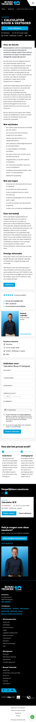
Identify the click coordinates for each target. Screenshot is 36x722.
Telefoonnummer (9, 393)
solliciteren (25, 513)
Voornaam (6, 370)
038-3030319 (5, 602)
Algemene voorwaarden (18, 708)
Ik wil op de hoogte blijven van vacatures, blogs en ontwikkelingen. (18, 425)
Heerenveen (24, 608)
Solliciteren (9, 285)
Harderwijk (5, 611)
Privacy (18, 716)
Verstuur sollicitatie (12, 431)
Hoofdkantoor (6, 608)
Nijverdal (14, 611)
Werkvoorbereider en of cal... (25, 9)
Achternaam (7, 385)
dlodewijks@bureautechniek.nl (14, 538)
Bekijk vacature (9, 513)
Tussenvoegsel (8, 378)
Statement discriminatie (18, 710)
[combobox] (7, 396)
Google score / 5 (20, 295)
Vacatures (11, 9)
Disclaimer (18, 713)
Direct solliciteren (14, 28)
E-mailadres (7, 401)
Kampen (16, 608)
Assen (20, 611)
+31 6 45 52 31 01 (25, 334)
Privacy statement (25, 414)
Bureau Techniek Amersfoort (11, 614)
